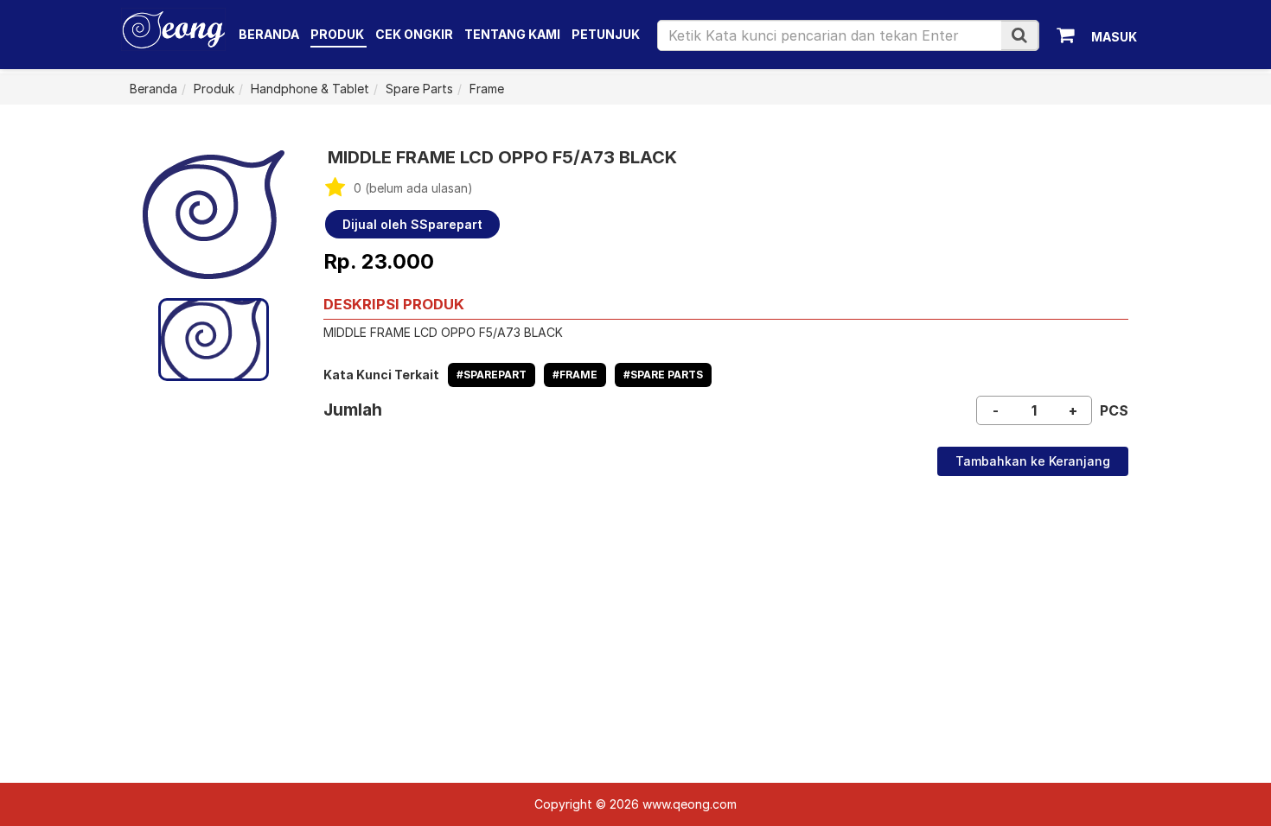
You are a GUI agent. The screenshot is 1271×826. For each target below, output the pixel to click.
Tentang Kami (512, 34)
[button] (1019, 35)
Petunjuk (606, 34)
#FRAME (574, 374)
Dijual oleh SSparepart (412, 224)
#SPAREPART (492, 374)
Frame (486, 88)
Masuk (1114, 36)
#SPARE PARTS (663, 374)
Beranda (269, 34)
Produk (338, 34)
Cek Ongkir (414, 34)
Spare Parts (419, 88)
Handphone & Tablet (310, 88)
